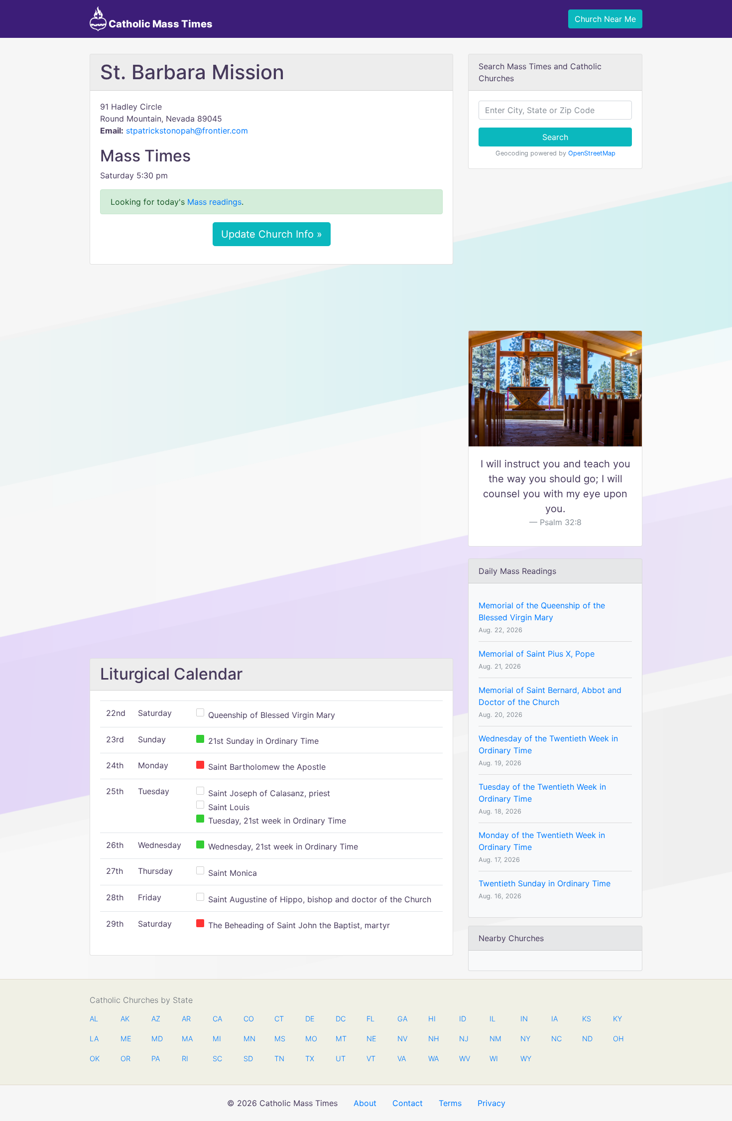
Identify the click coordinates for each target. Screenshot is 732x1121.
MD (156, 1038)
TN (279, 1058)
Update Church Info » (271, 234)
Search (555, 137)
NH (433, 1038)
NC (556, 1038)
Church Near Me (605, 19)
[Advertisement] (271, 346)
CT (279, 1018)
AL (94, 1018)
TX (309, 1058)
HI (432, 1018)
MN (248, 1038)
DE (310, 1018)
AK (125, 1018)
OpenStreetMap (591, 153)
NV (402, 1038)
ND (587, 1038)
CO (248, 1018)
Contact (407, 1103)
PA (155, 1058)
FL (370, 1018)
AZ (155, 1018)
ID (462, 1018)
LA (94, 1038)
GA (402, 1018)
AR (186, 1018)
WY (525, 1058)
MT (341, 1038)
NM (494, 1038)
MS (279, 1038)
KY (617, 1018)
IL (492, 1018)
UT (341, 1058)
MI (217, 1038)
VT (370, 1058)
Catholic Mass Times (160, 24)
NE (371, 1038)
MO (310, 1038)
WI (493, 1058)
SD (248, 1058)
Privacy (491, 1103)
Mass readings (214, 202)
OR (125, 1058)
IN (524, 1018)
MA (187, 1038)
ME (125, 1038)
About (365, 1103)
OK (95, 1058)
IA (554, 1018)
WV (464, 1058)
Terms (450, 1103)
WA (433, 1058)
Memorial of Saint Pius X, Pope (537, 654)
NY (525, 1038)
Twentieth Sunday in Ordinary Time (544, 883)
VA (401, 1058)
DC (341, 1018)
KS (586, 1018)
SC (217, 1058)
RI (185, 1058)
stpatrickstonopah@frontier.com (187, 131)
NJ (464, 1038)
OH (618, 1038)
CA (217, 1018)
